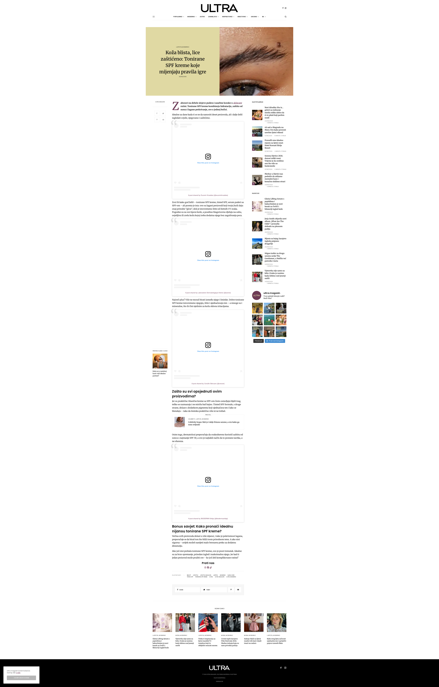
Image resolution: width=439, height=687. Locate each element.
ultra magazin (219, 577)
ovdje (18, 673)
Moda (177, 635)
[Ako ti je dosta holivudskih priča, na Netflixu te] (257, 308)
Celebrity (191, 419)
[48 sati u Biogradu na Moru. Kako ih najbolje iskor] (281, 331)
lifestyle (195, 575)
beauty (189, 575)
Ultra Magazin (160, 102)
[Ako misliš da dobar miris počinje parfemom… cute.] (281, 320)
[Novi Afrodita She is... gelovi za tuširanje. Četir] (257, 320)
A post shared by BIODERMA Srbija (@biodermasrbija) (208, 518)
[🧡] (269, 331)
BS (263, 17)
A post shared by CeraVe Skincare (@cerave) (208, 383)
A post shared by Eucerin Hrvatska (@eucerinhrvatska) (208, 195)
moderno (223, 575)
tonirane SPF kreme (201, 577)
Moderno (185, 47)
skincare (237, 103)
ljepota (215, 575)
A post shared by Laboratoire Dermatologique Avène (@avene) (208, 293)
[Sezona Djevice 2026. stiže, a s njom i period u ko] (281, 308)
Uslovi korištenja (219, 678)
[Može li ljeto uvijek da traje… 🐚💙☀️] (269, 320)
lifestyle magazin (205, 575)
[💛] (269, 308)
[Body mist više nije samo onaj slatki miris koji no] (257, 331)
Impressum (219, 681)
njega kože (231, 575)
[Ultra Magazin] (219, 8)
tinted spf (190, 577)
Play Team (233, 674)
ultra (211, 577)
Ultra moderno (231, 577)
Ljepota (179, 47)
